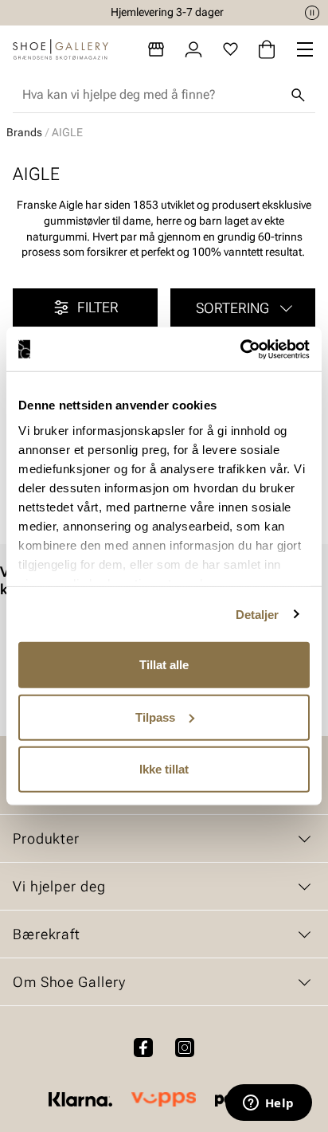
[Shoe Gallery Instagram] (185, 1047)
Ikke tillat (164, 769)
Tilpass (155, 716)
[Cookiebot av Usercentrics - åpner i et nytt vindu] (240, 349)
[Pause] (312, 12)
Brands (24, 132)
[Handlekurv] (266, 49)
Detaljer (257, 614)
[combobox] (151, 95)
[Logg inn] (193, 49)
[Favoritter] (230, 49)
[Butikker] (156, 49)
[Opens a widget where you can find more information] (268, 1104)
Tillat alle (164, 665)
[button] (242, 307)
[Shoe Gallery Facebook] (143, 1047)
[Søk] (297, 94)
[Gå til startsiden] (60, 49)
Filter (98, 307)
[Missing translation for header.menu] (305, 49)
